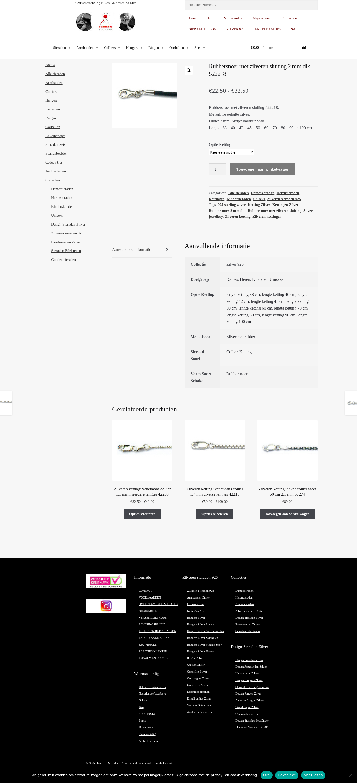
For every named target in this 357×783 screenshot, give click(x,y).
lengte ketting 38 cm (243, 294)
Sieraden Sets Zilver (199, 705)
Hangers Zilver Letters (200, 624)
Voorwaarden (233, 18)
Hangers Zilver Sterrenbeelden (205, 631)
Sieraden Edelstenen (66, 251)
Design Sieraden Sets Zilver (252, 720)
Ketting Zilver (259, 205)
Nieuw (50, 65)
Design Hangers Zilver (249, 680)
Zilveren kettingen (266, 217)
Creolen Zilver (196, 664)
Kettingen (216, 199)
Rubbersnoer (236, 374)
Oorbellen (176, 48)
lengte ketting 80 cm (243, 315)
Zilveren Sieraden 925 (200, 590)
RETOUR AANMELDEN (154, 637)
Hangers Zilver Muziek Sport (204, 644)
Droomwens (146, 727)
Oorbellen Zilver (197, 671)
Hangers (132, 48)
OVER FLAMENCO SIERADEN (159, 604)
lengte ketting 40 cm (278, 294)
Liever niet (287, 775)
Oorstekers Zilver (197, 685)
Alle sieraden (238, 193)
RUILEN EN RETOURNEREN (157, 631)
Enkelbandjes (55, 136)
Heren (245, 279)
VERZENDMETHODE (153, 617)
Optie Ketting (220, 144)
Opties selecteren (142, 514)
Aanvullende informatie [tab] (131, 249)
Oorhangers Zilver (198, 678)
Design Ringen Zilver (248, 693)
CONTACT (145, 590)
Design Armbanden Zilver (251, 666)
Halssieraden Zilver (247, 673)
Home (193, 18)
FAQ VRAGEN (148, 644)
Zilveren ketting (237, 217)
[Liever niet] (350, 775)
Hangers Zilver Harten (200, 651)
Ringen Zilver (195, 658)
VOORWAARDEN (150, 597)
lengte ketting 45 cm (267, 301)
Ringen (153, 48)
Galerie (143, 700)
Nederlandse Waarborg (152, 693)
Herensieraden (288, 193)
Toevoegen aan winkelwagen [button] (287, 514)
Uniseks (259, 199)
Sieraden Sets (55, 145)
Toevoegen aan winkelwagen (262, 169)
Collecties (52, 180)
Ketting (245, 352)
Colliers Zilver (195, 604)
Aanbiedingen (55, 171)
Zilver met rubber (240, 336)
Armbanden (85, 48)
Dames (232, 279)
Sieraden (59, 48)
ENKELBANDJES (268, 29)
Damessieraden (262, 193)
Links (142, 720)
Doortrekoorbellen (198, 691)
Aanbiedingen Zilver (199, 712)
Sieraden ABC (147, 734)
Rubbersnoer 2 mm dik (227, 211)
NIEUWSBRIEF (148, 610)
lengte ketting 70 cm (291, 308)
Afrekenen (289, 18)
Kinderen (260, 279)
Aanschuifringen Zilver (249, 700)
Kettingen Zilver (285, 205)
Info (211, 18)
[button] (189, 70)
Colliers (110, 48)
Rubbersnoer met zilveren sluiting (274, 211)
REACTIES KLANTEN (153, 651)
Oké (266, 775)
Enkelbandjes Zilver (199, 698)
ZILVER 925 (236, 29)
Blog (142, 707)
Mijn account (262, 18)
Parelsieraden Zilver (66, 242)
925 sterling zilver (232, 205)
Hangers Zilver (196, 617)
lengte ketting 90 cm (278, 315)
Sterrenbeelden (56, 153)
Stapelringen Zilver (247, 707)
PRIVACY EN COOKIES (154, 658)
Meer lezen (313, 775)
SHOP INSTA (147, 714)
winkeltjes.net (164, 763)
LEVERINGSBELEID (152, 624)
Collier (231, 352)
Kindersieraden (239, 199)
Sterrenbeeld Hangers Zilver (252, 687)
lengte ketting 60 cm (255, 308)
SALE (295, 29)
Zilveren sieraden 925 (284, 199)
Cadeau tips (53, 162)
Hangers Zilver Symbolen (202, 637)
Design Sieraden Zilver (68, 224)
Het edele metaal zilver (152, 687)
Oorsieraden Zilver (246, 714)
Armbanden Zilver (198, 597)
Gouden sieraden (63, 260)
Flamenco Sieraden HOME (251, 727)
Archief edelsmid (149, 741)
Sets (197, 48)
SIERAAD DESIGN (202, 29)
